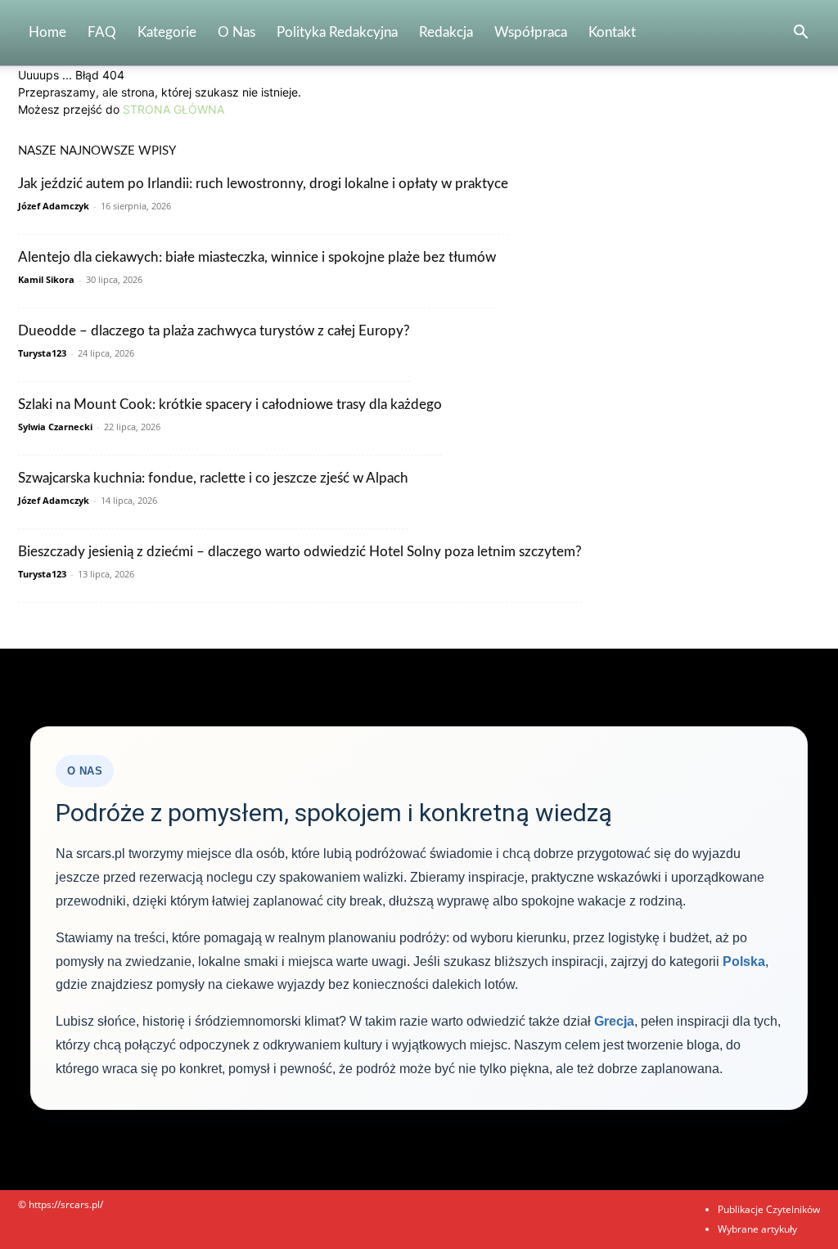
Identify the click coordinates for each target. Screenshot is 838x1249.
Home (47, 32)
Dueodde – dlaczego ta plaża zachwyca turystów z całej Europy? (214, 331)
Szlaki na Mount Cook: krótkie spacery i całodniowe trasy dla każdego (230, 404)
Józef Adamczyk (53, 206)
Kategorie (166, 32)
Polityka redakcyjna (337, 32)
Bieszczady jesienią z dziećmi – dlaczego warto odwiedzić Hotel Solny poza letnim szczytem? (300, 552)
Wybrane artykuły (757, 1229)
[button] (800, 34)
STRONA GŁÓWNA (173, 109)
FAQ (102, 32)
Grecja (614, 1021)
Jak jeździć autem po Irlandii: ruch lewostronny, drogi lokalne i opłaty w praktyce (263, 184)
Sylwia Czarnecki (55, 426)
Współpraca (530, 32)
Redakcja (446, 32)
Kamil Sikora (46, 279)
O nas (236, 32)
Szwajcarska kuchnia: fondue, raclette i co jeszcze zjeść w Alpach (213, 478)
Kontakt (612, 32)
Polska (744, 961)
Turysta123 (42, 353)
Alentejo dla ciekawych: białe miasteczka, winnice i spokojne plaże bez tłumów (257, 257)
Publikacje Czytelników (769, 1209)
